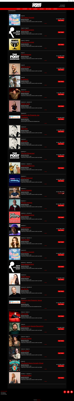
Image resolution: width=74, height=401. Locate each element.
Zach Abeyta (25, 91)
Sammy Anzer (26, 67)
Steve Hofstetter (26, 190)
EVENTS (18, 9)
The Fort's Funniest (27, 42)
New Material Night (27, 30)
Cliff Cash (24, 128)
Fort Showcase (26, 54)
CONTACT (55, 9)
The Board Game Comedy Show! (32, 363)
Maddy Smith (25, 104)
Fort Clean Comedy (27, 17)
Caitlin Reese (25, 276)
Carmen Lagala (26, 338)
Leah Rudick (25, 239)
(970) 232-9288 (62, 3)
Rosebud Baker (26, 375)
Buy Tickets (61, 20)
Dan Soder (24, 314)
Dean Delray (25, 351)
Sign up (69, 0)
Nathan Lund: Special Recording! (32, 326)
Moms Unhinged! (27, 178)
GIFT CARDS (48, 9)
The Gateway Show (27, 215)
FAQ (30, 9)
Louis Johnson (26, 227)
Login (72, 0)
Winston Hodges (26, 202)
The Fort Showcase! (28, 153)
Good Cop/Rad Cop (27, 165)
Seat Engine (38, 399)
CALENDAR (25, 9)
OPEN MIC (42, 9)
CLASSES (35, 9)
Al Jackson (24, 79)
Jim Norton (24, 289)
